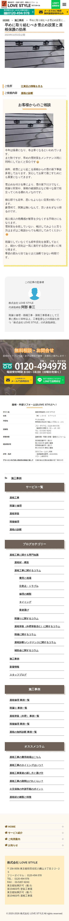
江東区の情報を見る (32, 86)
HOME (6, 20)
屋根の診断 (27, 93)
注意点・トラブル (29, 586)
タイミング (25, 602)
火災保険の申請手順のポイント (26, 789)
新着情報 (14, 666)
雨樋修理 (14, 521)
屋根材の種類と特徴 (20, 797)
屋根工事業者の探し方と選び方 (26, 773)
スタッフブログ (18, 674)
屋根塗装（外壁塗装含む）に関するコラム (37, 626)
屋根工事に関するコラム (27, 570)
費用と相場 (25, 578)
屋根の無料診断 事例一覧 (23, 732)
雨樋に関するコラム (25, 634)
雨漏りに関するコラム (26, 618)
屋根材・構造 (21, 562)
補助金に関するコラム (26, 650)
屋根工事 (14, 497)
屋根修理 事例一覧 (20, 700)
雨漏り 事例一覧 (18, 708)
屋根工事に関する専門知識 (24, 554)
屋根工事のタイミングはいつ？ (26, 765)
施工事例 (19, 20)
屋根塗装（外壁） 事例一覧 (24, 716)
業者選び (24, 610)
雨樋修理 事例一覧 (20, 723)
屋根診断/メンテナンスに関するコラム (35, 642)
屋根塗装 (14, 513)
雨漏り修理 (16, 505)
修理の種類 (25, 594)
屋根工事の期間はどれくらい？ (26, 781)
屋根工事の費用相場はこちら (25, 757)
